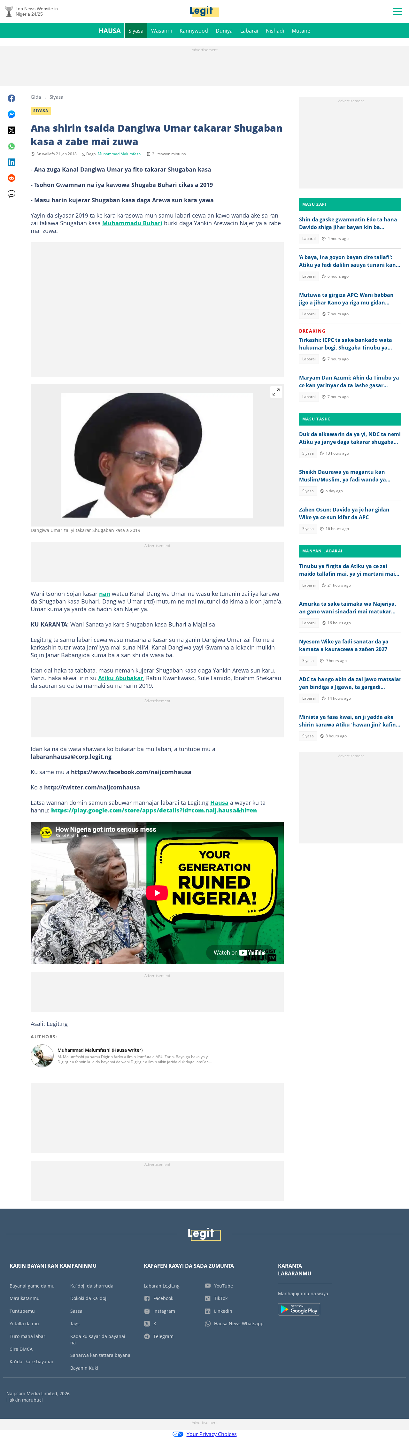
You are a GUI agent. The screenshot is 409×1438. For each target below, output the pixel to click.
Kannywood (194, 30)
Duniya (224, 30)
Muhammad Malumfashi (120, 154)
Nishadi (275, 30)
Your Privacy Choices (212, 1434)
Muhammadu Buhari (132, 223)
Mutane (301, 30)
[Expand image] (276, 392)
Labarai (249, 30)
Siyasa (135, 30)
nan (104, 593)
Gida (36, 97)
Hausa (110, 30)
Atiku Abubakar (120, 678)
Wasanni (161, 30)
